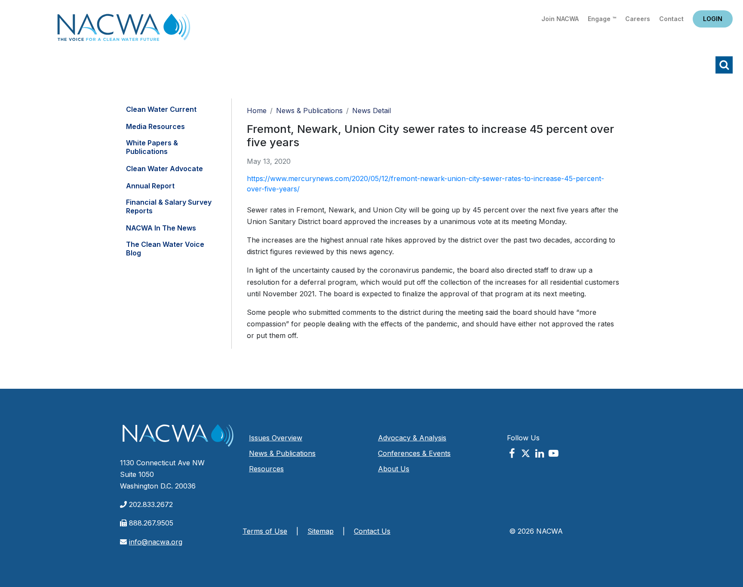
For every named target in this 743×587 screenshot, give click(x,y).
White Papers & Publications (152, 147)
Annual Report (150, 185)
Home (123, 30)
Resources (266, 468)
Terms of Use (265, 531)
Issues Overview (275, 437)
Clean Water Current (161, 109)
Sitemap (320, 531)
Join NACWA (560, 18)
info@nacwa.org (155, 542)
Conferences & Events (414, 453)
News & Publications (309, 110)
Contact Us (372, 531)
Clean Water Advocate (164, 168)
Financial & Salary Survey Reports (169, 206)
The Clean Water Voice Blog (165, 248)
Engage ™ (602, 18)
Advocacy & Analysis (412, 437)
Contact (671, 18)
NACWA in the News (161, 228)
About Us (393, 468)
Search (724, 65)
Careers (637, 18)
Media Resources (155, 126)
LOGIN (712, 18)
